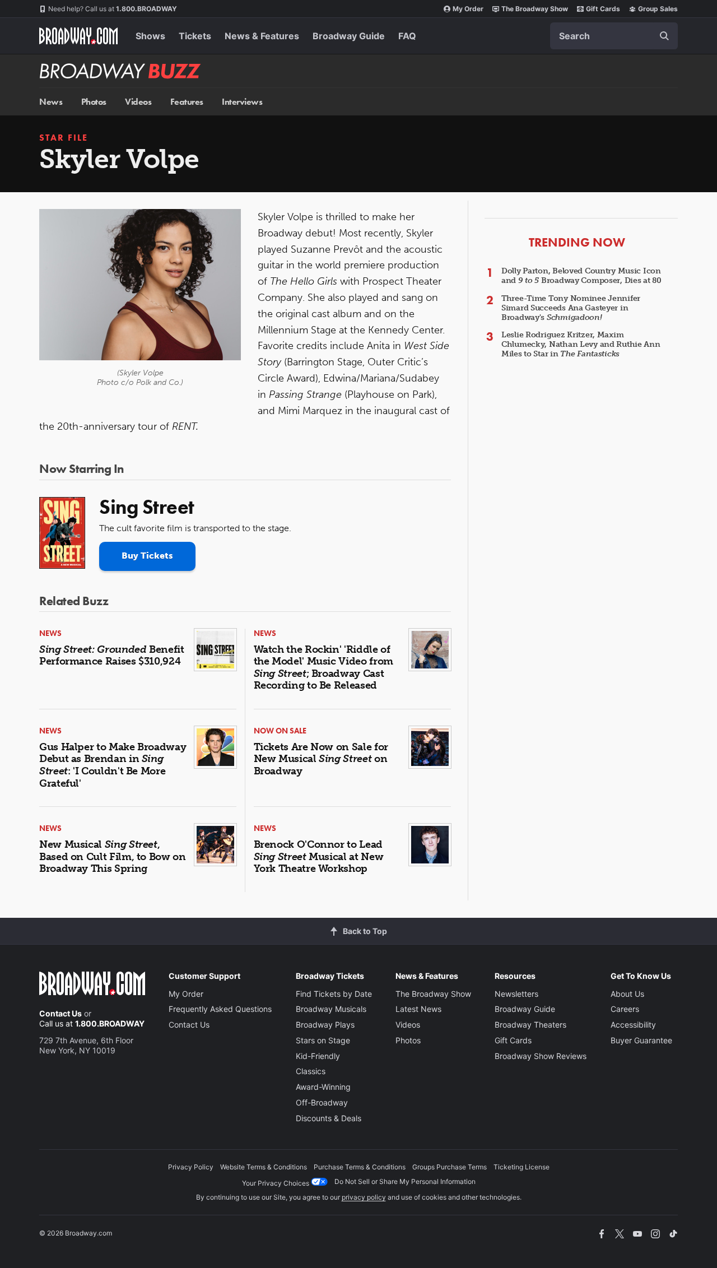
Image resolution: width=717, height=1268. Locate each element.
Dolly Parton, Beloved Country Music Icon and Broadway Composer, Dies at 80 (581, 275)
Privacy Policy (190, 1167)
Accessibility (633, 1024)
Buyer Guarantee (641, 1040)
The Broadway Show (534, 8)
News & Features (262, 35)
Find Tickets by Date (334, 993)
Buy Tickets (147, 555)
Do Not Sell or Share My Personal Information (405, 1181)
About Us (627, 993)
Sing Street (146, 507)
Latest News (418, 1009)
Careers (625, 1009)
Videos (138, 101)
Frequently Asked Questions (220, 1009)
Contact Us (60, 1013)
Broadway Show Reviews (540, 1056)
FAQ (407, 35)
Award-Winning (323, 1086)
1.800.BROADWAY (112, 8)
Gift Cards (603, 8)
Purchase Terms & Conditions (360, 1167)
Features (186, 101)
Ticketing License (521, 1167)
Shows (150, 35)
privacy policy (364, 1197)
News (50, 101)
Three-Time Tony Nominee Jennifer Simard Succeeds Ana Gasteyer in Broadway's (570, 308)
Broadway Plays (325, 1024)
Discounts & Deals (328, 1118)
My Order (468, 8)
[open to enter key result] (664, 35)
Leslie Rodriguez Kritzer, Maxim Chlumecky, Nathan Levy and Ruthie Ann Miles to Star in (580, 344)
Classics (310, 1071)
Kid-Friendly (318, 1056)
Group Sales (658, 8)
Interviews (242, 101)
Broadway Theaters (530, 1024)
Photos (93, 101)
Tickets (195, 35)
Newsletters (516, 993)
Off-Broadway (322, 1102)
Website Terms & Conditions (263, 1167)
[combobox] (614, 35)
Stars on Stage (323, 1040)
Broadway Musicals (331, 1009)
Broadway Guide (349, 35)
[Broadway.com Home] (78, 35)
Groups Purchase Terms (449, 1167)
